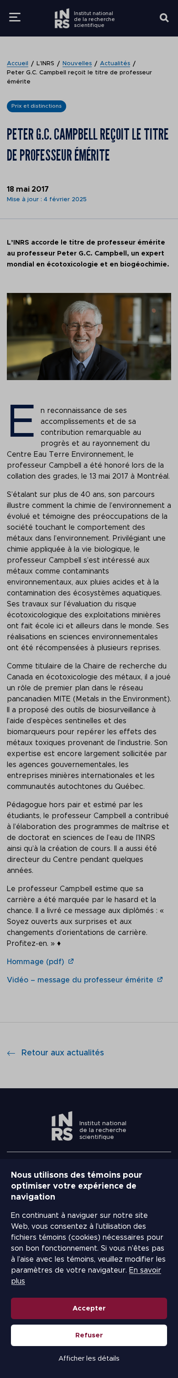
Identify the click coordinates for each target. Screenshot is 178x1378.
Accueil (17, 64)
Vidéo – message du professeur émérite (80, 980)
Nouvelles (77, 64)
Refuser (89, 1335)
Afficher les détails (89, 1358)
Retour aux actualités (62, 1053)
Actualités (115, 64)
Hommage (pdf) (35, 962)
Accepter (89, 1308)
